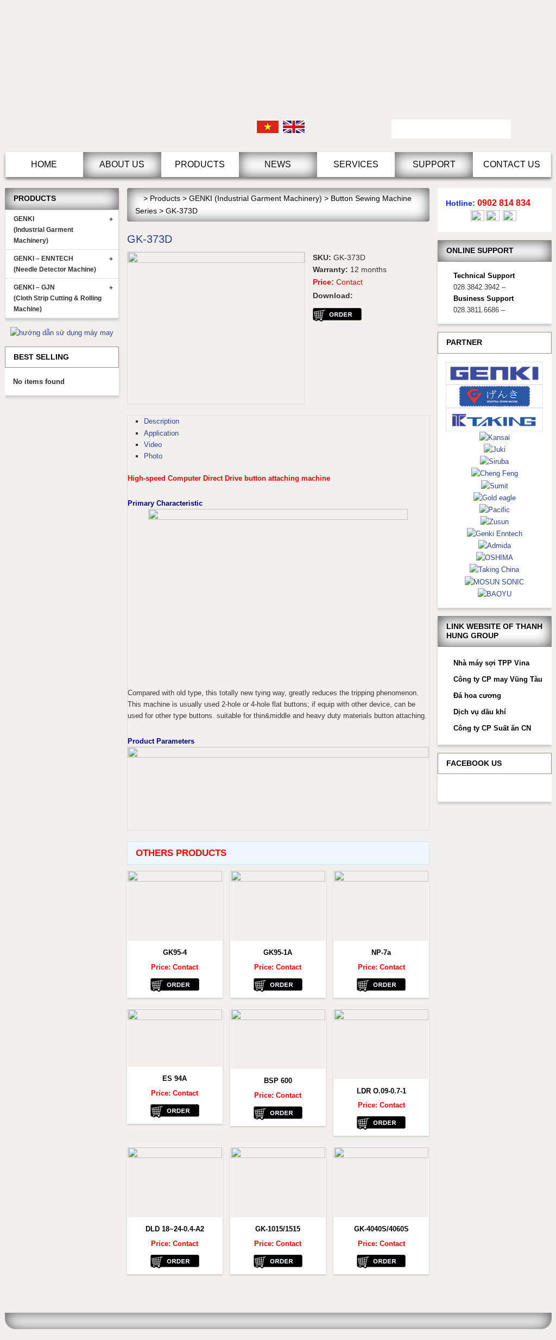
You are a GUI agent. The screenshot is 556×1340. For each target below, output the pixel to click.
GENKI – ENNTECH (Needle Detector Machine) (63, 264)
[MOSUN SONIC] (494, 581)
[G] (495, 396)
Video (153, 445)
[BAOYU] (494, 593)
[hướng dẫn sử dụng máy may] (61, 332)
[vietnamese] (268, 126)
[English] (294, 126)
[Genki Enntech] (494, 533)
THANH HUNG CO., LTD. (97, 76)
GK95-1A (277, 952)
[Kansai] (494, 437)
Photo (153, 456)
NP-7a (381, 952)
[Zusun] (495, 521)
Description (161, 421)
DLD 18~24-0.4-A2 (175, 1229)
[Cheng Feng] (494, 473)
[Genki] (495, 372)
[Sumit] (494, 485)
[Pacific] (494, 509)
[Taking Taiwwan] (495, 419)
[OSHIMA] (494, 557)
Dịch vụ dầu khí (479, 712)
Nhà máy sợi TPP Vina (491, 663)
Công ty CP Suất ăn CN (492, 728)
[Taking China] (494, 569)
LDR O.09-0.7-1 (381, 1091)
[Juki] (495, 449)
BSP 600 (278, 1081)
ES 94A (174, 1078)
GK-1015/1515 (277, 1229)
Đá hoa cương (477, 695)
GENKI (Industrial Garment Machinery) (63, 229)
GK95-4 (175, 952)
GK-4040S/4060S (381, 1229)
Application (161, 433)
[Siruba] (494, 461)
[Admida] (494, 545)
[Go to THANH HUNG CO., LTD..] (138, 198)
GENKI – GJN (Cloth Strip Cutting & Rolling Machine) (63, 298)
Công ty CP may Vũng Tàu (497, 679)
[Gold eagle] (494, 497)
